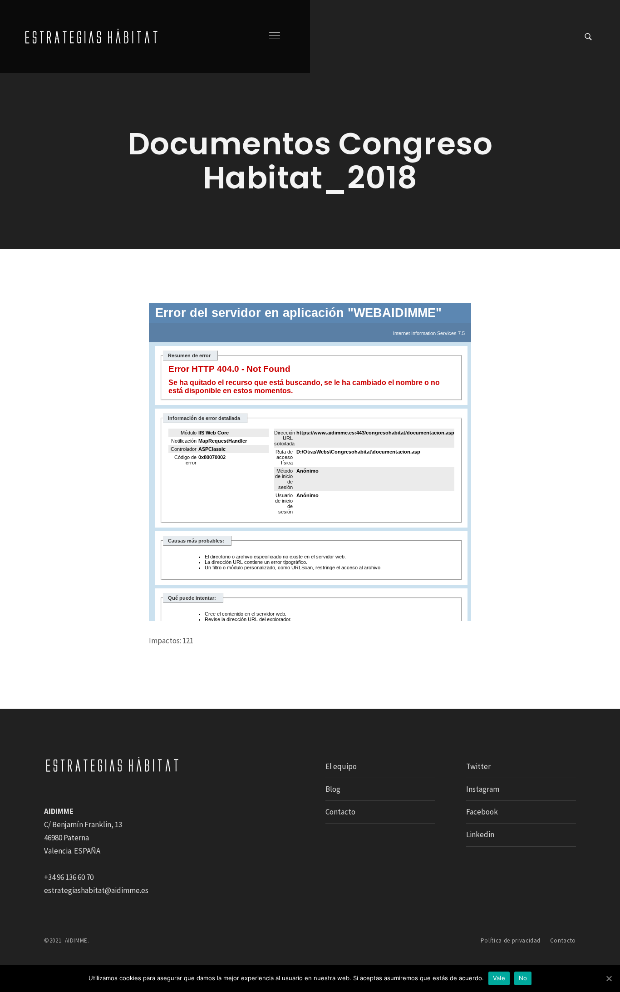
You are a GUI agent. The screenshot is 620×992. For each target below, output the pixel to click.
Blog (332, 789)
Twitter (478, 766)
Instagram (482, 789)
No (523, 978)
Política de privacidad (511, 940)
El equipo (341, 766)
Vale (499, 978)
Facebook (482, 812)
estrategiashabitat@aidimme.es (96, 890)
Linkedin (480, 834)
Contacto (340, 812)
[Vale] (608, 978)
